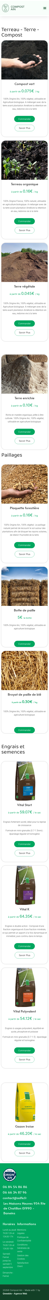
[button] (44, 8)
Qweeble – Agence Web (15, 1293)
